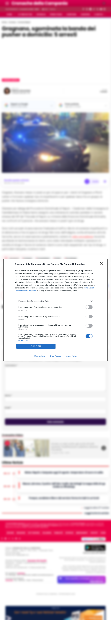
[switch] (89, 307)
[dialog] (55, 310)
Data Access (55, 356)
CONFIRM (36, 346)
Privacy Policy (71, 356)
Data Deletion (40, 356)
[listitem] (55, 301)
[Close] (102, 264)
